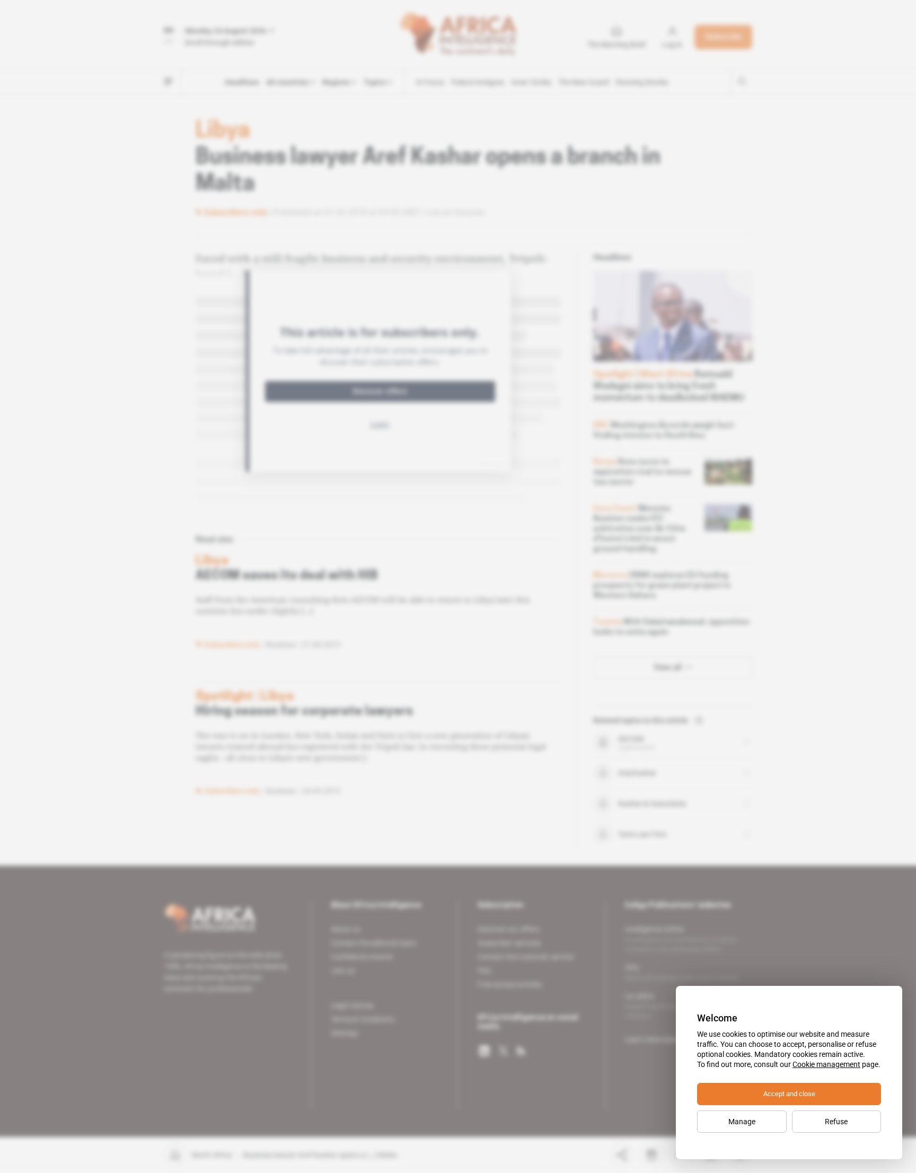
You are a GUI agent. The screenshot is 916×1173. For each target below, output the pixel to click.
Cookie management (826, 1064)
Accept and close (789, 1094)
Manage (741, 1121)
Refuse (836, 1121)
